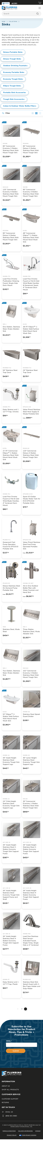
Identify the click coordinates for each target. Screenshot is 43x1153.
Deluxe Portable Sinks (12, 52)
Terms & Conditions (9, 1131)
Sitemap (37, 1131)
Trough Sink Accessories (13, 99)
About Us (6, 1086)
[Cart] (39, 3)
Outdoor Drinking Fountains (15, 65)
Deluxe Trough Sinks (12, 59)
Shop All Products (10, 1090)
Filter (8, 113)
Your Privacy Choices (29, 1135)
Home (3, 21)
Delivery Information (25, 1131)
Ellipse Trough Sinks (12, 86)
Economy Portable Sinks (13, 72)
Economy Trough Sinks (13, 79)
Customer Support (10, 1099)
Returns (5, 1102)
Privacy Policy (12, 1135)
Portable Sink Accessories (14, 92)
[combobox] (21, 13)
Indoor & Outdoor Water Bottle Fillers (19, 106)
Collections (13, 21)
